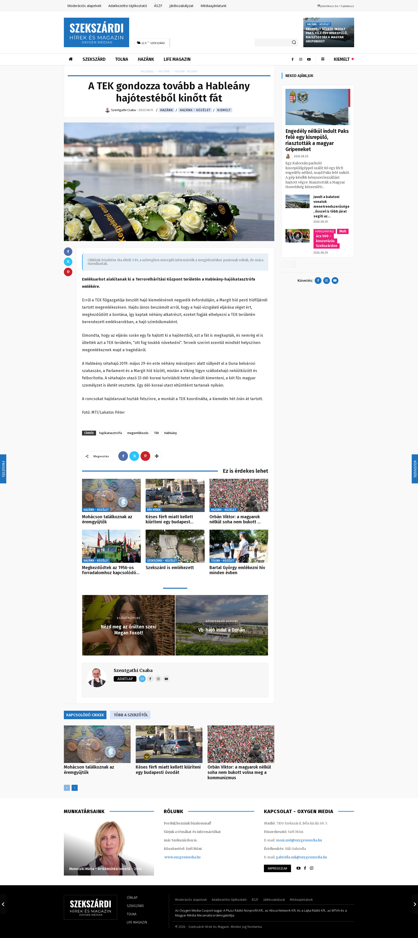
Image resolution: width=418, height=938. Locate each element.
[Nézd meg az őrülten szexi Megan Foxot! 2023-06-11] (3, 904)
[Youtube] (309, 59)
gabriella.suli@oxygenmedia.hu (301, 857)
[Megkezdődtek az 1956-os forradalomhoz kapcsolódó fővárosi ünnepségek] (111, 546)
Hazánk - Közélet (318, 24)
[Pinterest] (145, 456)
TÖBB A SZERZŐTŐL (131, 715)
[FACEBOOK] (305, 868)
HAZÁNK (164, 71)
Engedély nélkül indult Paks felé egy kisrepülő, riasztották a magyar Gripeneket (327, 35)
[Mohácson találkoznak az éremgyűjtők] (111, 495)
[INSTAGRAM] (311, 868)
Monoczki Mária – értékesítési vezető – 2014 (105, 869)
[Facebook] (292, 59)
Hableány (170, 433)
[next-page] (75, 788)
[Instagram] (301, 59)
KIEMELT (224, 110)
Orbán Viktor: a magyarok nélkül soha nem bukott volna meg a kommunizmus (239, 772)
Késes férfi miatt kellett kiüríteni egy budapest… (169, 519)
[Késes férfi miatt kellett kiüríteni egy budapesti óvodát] (175, 495)
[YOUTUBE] (298, 868)
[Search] (294, 42)
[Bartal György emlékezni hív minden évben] (238, 546)
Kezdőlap (147, 71)
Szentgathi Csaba (133, 670)
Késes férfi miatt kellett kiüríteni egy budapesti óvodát (168, 769)
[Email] (142, 678)
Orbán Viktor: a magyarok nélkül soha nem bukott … (235, 519)
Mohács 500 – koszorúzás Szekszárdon (331, 238)
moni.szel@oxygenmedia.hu (299, 840)
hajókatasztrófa (110, 433)
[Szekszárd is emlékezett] (175, 546)
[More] (157, 456)
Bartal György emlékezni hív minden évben (237, 570)
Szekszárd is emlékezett (170, 567)
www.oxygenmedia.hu (182, 857)
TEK (156, 433)
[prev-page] (67, 788)
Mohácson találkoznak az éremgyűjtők (107, 519)
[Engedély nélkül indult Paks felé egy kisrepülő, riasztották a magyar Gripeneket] (317, 107)
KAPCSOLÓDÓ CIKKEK (85, 715)
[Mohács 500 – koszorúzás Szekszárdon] (297, 236)
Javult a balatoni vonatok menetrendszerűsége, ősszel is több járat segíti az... (332, 206)
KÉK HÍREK (153, 509)
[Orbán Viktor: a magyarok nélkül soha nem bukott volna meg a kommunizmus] (238, 495)
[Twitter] (134, 456)
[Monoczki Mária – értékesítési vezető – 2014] (109, 848)
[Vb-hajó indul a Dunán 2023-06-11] (415, 904)
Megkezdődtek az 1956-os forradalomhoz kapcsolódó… (110, 570)
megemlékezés (138, 433)
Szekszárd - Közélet (162, 560)
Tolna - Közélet (222, 560)
